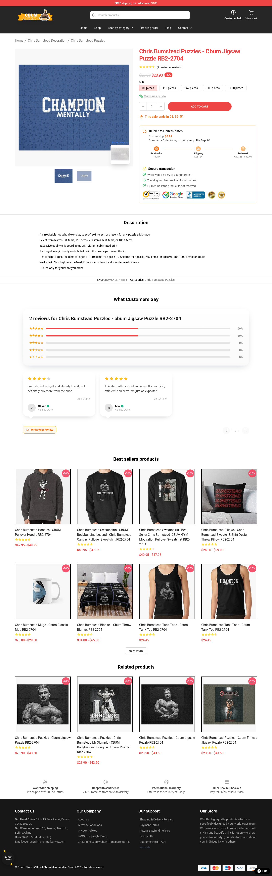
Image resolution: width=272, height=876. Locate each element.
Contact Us (146, 836)
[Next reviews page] (245, 430)
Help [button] (264, 871)
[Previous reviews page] (226, 430)
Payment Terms (149, 825)
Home (19, 40)
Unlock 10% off (8, 858)
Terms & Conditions (90, 825)
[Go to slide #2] (84, 176)
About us (83, 819)
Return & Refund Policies (155, 830)
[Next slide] (126, 107)
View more (136, 650)
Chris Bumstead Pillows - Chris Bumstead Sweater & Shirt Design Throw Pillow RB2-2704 (225, 534)
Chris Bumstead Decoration (47, 40)
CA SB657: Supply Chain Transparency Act (104, 841)
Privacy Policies (87, 830)
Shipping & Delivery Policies (156, 819)
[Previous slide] (21, 107)
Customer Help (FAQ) (153, 841)
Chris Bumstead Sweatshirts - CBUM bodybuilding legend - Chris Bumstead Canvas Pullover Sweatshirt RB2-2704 (104, 534)
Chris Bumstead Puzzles (88, 40)
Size (142, 81)
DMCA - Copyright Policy (93, 836)
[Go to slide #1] (63, 176)
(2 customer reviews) (170, 67)
